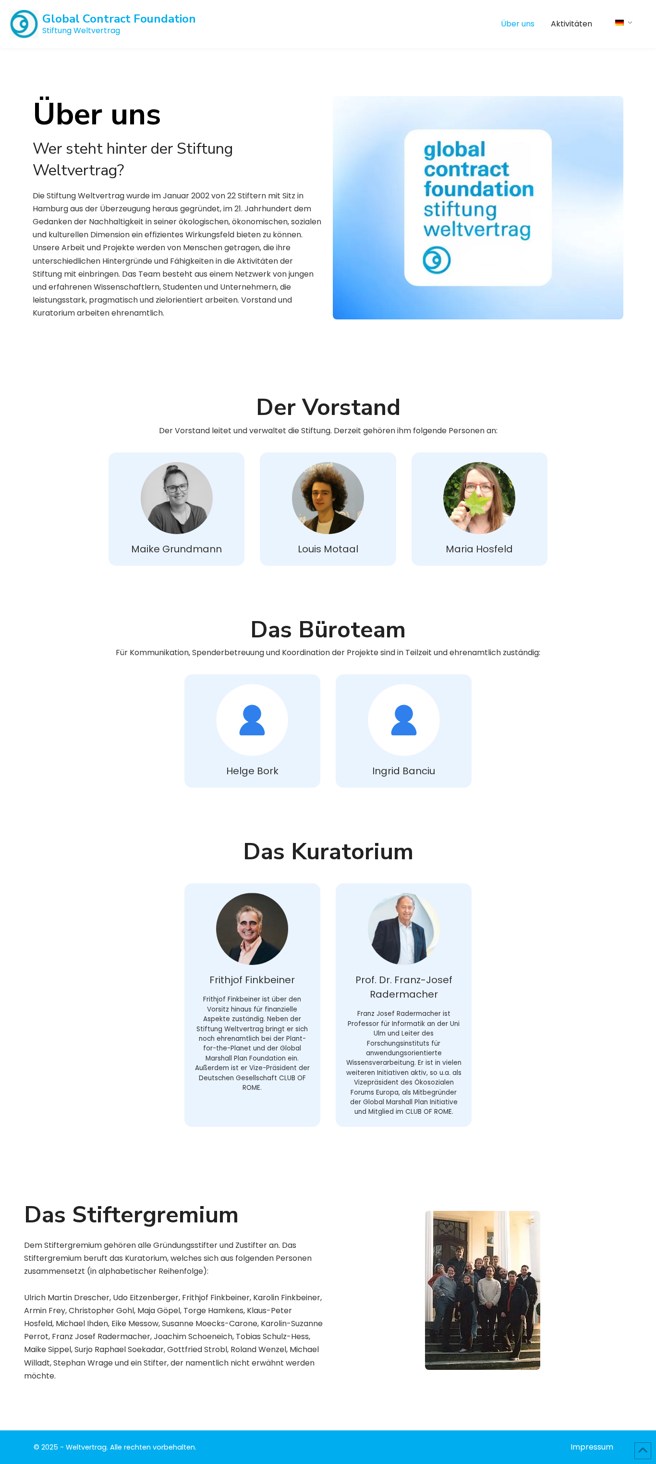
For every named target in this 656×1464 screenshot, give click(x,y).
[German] (625, 22)
